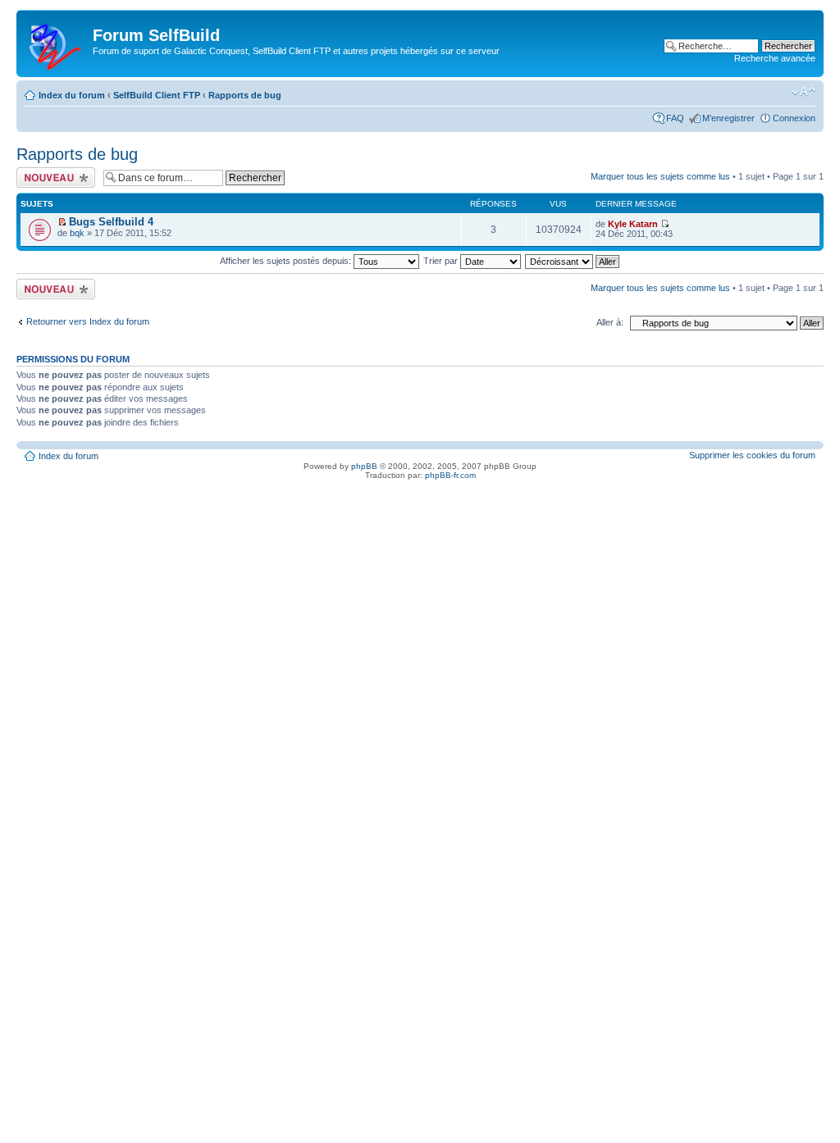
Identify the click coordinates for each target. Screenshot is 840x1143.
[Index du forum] (57, 43)
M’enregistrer (728, 118)
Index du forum (72, 95)
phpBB (364, 466)
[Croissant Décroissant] (573, 261)
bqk (77, 233)
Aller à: (609, 322)
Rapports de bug (244, 95)
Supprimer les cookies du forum (752, 455)
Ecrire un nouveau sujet (52, 177)
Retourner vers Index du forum (87, 321)
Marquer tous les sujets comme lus (660, 176)
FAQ (675, 118)
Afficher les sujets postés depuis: (287, 261)
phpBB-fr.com (450, 475)
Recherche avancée (774, 58)
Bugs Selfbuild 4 (111, 222)
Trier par (441, 261)
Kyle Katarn (633, 224)
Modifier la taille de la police (803, 91)
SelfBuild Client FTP (156, 95)
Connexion (794, 118)
